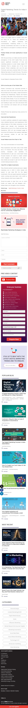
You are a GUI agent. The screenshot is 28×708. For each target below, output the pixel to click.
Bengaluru (3, 690)
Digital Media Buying (4, 213)
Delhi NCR (13, 690)
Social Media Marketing (14, 213)
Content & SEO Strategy (6, 677)
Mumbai (17, 690)
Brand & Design (5, 469)
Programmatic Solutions (6, 674)
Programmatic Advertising (11, 306)
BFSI (2, 658)
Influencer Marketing (9, 301)
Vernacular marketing (15, 643)
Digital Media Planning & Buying (8, 669)
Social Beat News (14, 633)
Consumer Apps (4, 657)
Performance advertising (10, 293)
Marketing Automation (10, 308)
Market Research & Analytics (7, 685)
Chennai (8, 690)
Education (3, 662)
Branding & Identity (9, 304)
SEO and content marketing (11, 295)
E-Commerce (4, 653)
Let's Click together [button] (14, 706)
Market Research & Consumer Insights (15, 626)
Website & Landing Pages (11, 302)
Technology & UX (9, 400)
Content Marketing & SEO (6, 397)
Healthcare (3, 660)
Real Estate (3, 663)
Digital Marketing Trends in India (16, 188)
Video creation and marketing (12, 299)
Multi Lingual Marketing (6, 679)
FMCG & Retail (4, 655)
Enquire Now (14, 339)
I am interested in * (8, 289)
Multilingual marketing (10, 297)
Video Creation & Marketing (7, 676)
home (14, 397)
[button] (23, 4)
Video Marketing (14, 647)
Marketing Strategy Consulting (8, 681)
